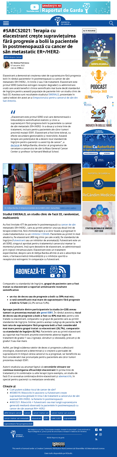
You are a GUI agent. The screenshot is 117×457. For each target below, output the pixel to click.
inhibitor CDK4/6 (40, 234)
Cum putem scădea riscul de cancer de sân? (33, 389)
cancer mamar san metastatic (16, 418)
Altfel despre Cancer (13, 57)
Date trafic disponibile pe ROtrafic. (59, 453)
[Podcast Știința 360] (98, 99)
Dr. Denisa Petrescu (20, 63)
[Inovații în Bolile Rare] (98, 133)
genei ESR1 (47, 312)
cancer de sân (68, 224)
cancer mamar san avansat (63, 413)
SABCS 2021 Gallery (68, 208)
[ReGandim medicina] (98, 200)
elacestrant (36, 418)
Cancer (27, 413)
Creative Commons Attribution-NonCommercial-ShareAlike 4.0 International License (70, 448)
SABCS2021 (56, 418)
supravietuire (69, 418)
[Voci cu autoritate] (98, 167)
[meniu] (6, 23)
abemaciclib (65, 376)
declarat (15, 145)
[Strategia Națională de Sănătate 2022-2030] (98, 234)
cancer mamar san (41, 413)
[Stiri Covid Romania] (98, 66)
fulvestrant (19, 240)
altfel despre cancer (12, 413)
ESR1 (46, 418)
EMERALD (54, 94)
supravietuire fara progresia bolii (18, 423)
